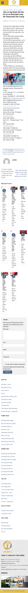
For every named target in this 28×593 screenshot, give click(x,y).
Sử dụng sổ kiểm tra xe (7, 474)
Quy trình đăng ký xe (6, 465)
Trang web (6, 357)
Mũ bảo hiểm (4, 522)
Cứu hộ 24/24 (5, 390)
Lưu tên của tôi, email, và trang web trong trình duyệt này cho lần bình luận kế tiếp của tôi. (14, 367)
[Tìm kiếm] (26, 2)
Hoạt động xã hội (6, 486)
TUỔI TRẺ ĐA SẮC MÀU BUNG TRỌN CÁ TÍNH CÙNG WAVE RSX (14, 198)
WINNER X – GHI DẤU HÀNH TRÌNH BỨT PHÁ (4, 240)
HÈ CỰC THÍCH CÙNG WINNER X (23, 238)
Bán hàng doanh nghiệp (7, 420)
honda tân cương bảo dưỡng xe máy (15, 152)
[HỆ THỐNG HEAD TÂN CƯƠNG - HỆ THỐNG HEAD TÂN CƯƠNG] (14, 2)
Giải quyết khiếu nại (6, 426)
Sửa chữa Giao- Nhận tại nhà (9, 396)
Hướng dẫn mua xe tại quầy (8, 459)
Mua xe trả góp (5, 435)
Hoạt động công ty (6, 483)
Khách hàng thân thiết (7, 432)
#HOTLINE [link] (16, 92)
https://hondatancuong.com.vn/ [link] (16, 98)
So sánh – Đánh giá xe (7, 501)
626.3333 (19, 565)
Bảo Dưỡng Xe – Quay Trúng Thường (23, 195)
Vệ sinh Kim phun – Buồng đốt (9, 411)
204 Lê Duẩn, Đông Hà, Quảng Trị (12, 559)
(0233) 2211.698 (7, 565)
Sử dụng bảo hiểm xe (7, 468)
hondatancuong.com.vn (11, 561)
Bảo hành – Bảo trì (6, 384)
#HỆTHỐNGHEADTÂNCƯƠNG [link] (11, 108)
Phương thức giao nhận (7, 438)
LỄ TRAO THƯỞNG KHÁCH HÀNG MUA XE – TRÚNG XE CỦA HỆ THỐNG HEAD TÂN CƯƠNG (7, 173)
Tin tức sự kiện (18, 10)
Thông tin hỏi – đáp (6, 492)
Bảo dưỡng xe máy (6, 387)
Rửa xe (3, 393)
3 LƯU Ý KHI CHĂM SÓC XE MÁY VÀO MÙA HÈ (14, 281)
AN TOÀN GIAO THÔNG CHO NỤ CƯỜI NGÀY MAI (4, 196)
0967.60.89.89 (23, 569)
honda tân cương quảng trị (8, 154)
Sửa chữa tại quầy (6, 402)
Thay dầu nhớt (5, 405)
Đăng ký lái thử (5, 429)
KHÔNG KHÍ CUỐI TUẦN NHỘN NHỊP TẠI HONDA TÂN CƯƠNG (4, 284)
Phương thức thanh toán (7, 441)
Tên (4, 342)
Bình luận (6, 329)
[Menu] (2, 2)
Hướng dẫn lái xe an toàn (8, 456)
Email (5, 349)
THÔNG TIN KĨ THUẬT (7, 510)
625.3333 (14, 565)
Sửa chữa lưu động (6, 399)
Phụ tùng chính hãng (6, 462)
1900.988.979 (15, 569)
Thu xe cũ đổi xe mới (7, 444)
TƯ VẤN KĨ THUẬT (6, 513)
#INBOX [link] (5, 92)
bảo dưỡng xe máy (17, 150)
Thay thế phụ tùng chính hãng (9, 408)
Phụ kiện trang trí (6, 525)
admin (23, 21)
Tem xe (3, 531)
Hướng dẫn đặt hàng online (8, 453)
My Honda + (4, 498)
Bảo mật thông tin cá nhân (8, 423)
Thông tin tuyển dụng (7, 495)
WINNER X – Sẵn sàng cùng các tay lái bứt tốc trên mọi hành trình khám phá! (14, 243)
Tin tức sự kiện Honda (7, 489)
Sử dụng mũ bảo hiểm (7, 471)
